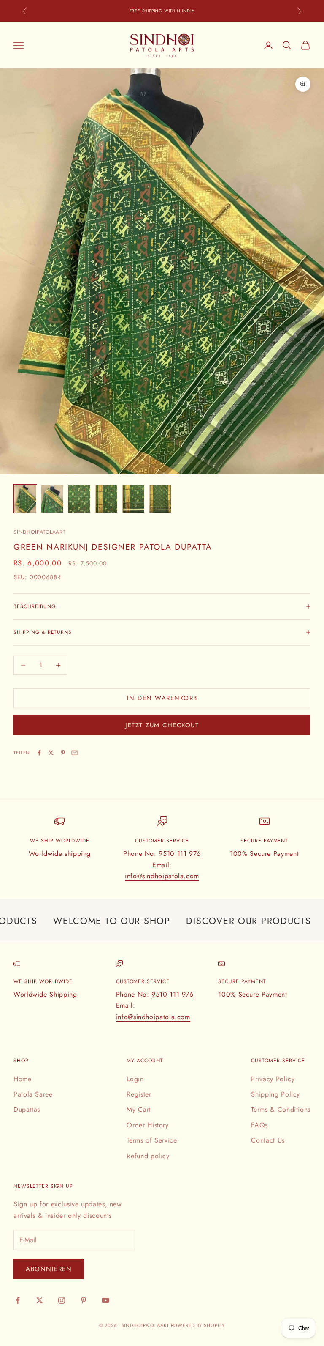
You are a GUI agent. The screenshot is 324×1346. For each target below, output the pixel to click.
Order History (147, 1125)
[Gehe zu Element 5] (133, 498)
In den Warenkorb (162, 698)
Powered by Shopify (198, 1325)
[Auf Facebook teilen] (39, 752)
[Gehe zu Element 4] (106, 498)
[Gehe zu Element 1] (25, 498)
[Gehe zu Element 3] (79, 498)
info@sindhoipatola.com (162, 876)
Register (139, 1094)
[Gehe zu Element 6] (160, 498)
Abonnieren (49, 1269)
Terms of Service (152, 1140)
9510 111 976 (180, 853)
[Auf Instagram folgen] (61, 1300)
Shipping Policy (275, 1094)
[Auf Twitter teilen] (51, 752)
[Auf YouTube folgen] (105, 1300)
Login (135, 1079)
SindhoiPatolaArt (40, 532)
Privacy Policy (272, 1079)
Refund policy (148, 1156)
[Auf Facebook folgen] (18, 1300)
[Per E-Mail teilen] (74, 752)
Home (23, 1079)
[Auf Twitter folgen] (39, 1300)
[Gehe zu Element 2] (52, 498)
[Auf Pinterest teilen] (62, 752)
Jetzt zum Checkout (162, 725)
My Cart (139, 1109)
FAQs (259, 1125)
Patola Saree (33, 1094)
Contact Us (267, 1140)
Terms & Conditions (280, 1109)
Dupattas (27, 1109)
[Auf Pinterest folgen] (83, 1300)
